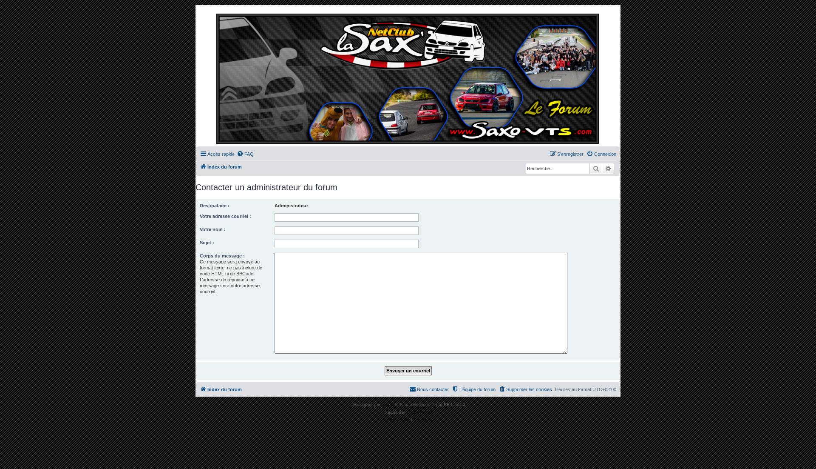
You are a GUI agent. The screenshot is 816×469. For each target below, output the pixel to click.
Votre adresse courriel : (225, 216)
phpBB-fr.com (419, 412)
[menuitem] (245, 154)
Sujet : (207, 242)
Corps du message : (222, 255)
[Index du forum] (408, 77)
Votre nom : (213, 229)
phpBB (388, 404)
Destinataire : (215, 205)
